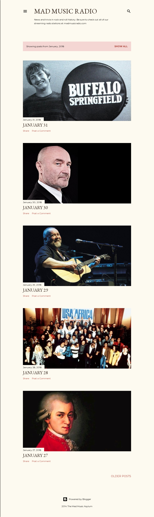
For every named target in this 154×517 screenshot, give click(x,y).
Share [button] (26, 130)
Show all (121, 46)
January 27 (35, 455)
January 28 (35, 372)
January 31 (35, 125)
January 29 (35, 290)
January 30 (35, 207)
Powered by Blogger (80, 499)
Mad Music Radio (65, 11)
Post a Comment (41, 130)
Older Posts (121, 476)
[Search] (129, 10)
